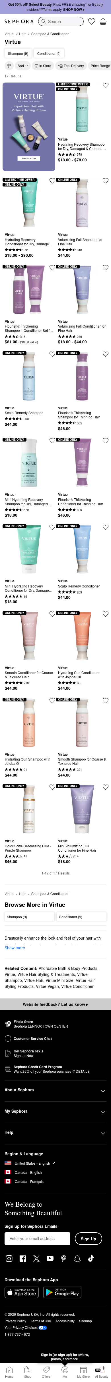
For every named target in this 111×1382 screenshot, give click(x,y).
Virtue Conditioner (77, 986)
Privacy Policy (15, 1320)
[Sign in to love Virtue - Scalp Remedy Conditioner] (105, 527)
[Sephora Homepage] (19, 21)
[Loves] (91, 21)
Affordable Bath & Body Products (68, 968)
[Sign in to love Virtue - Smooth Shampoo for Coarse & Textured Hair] (105, 700)
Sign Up (88, 1238)
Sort (21, 65)
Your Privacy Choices (21, 1327)
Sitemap (85, 1320)
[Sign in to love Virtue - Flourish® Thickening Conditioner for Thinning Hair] (105, 441)
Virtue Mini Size (59, 980)
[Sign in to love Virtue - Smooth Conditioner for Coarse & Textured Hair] (52, 614)
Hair (22, 33)
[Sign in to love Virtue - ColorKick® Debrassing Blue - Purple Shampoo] (52, 787)
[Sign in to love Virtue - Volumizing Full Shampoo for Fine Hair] (105, 181)
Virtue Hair (33, 980)
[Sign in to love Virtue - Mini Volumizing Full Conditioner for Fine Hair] (105, 787)
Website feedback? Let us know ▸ (55, 1004)
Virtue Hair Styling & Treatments (46, 974)
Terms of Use (41, 1320)
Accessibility (65, 1320)
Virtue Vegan (47, 986)
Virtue (9, 33)
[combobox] (61, 21)
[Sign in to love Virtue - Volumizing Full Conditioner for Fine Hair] (105, 267)
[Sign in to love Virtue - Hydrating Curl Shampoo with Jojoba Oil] (52, 700)
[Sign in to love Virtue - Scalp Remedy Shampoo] (52, 354)
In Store (45, 65)
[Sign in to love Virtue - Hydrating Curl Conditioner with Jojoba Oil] (105, 614)
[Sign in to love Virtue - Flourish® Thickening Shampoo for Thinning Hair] (105, 354)
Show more (15, 947)
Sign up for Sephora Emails (31, 1226)
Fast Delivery (74, 65)
